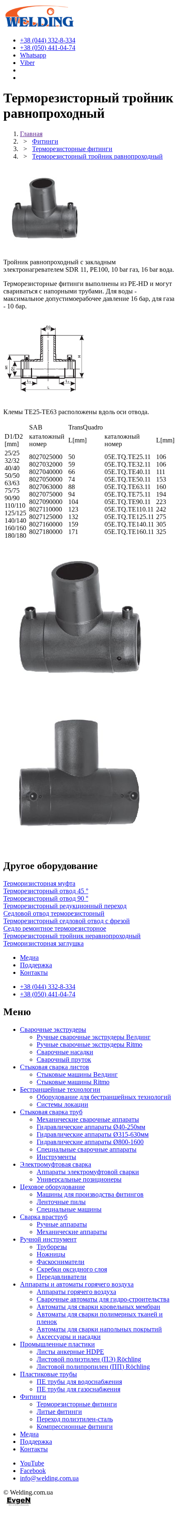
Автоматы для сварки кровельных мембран (98, 1306)
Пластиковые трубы (48, 1374)
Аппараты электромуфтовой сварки (88, 1171)
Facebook (33, 1470)
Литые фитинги (59, 1411)
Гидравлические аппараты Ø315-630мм (93, 1134)
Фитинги (33, 1396)
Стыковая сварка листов (54, 1066)
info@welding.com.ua (49, 1478)
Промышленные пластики (57, 1344)
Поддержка (36, 965)
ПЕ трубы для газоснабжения (78, 1389)
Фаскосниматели (61, 1261)
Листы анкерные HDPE (70, 1351)
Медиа (29, 957)
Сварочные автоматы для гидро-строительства (103, 1299)
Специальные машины (69, 1209)
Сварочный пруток (64, 1059)
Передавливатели (62, 1276)
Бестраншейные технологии (60, 1089)
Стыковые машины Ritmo (73, 1081)
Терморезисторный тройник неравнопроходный (72, 935)
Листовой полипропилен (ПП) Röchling (93, 1366)
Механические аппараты (72, 1231)
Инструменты (56, 1156)
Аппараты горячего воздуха (76, 1291)
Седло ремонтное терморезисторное (54, 928)
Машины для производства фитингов (90, 1194)
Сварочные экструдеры (53, 1029)
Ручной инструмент (48, 1239)
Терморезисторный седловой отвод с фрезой (66, 920)
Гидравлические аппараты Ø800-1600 (90, 1141)
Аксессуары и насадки (69, 1336)
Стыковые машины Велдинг (77, 1074)
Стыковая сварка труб (51, 1111)
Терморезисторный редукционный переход (65, 905)
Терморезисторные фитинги (77, 1404)
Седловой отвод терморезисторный (53, 913)
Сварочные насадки (65, 1052)
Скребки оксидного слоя (72, 1269)
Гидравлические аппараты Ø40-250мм (91, 1126)
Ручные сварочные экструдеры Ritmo (89, 1044)
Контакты (34, 972)
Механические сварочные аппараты (88, 1119)
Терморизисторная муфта (39, 883)
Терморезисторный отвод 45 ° (45, 890)
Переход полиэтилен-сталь (75, 1419)
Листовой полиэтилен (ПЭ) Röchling (89, 1359)
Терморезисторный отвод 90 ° (45, 898)
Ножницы (51, 1254)
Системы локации (62, 1104)
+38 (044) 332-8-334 (47, 986)
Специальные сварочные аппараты (87, 1149)
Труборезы (52, 1246)
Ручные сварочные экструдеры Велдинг (94, 1037)
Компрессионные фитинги (75, 1426)
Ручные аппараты (62, 1224)
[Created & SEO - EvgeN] (19, 1504)
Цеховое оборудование (52, 1186)
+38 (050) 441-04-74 (47, 994)
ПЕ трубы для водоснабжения (79, 1381)
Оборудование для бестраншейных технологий (104, 1096)
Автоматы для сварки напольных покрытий (99, 1329)
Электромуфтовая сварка (55, 1164)
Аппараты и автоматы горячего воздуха (77, 1284)
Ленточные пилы (61, 1201)
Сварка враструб (43, 1216)
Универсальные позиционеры (79, 1179)
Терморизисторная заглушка (43, 943)
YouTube (32, 1463)
